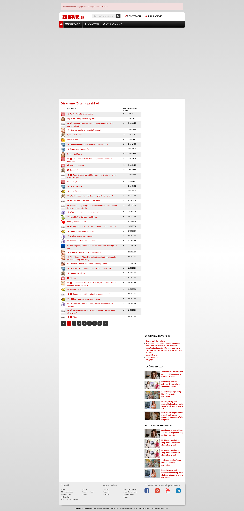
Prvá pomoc (107, 494)
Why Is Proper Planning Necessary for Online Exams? (91, 196)
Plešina (73, 278)
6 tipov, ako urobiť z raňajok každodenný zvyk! (91, 294)
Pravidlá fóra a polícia (84, 114)
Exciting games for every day (81, 236)
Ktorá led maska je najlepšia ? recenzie (86, 130)
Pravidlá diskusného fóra (69, 499)
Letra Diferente (76, 186)
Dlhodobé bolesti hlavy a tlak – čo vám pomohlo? (89, 144)
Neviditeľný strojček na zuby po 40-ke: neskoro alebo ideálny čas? (170, 384)
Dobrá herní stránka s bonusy (82, 231)
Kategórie (74, 24)
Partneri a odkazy (88, 492)
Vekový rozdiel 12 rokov (76, 222)
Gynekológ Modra (74, 154)
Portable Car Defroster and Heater (84, 217)
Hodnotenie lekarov (78, 273)
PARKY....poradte (77, 165)
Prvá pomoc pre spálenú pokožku (86, 201)
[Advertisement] (122, 45)
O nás (63, 489)
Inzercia (84, 489)
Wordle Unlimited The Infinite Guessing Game (88, 264)
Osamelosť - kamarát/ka (79, 149)
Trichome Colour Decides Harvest (83, 241)
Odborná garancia (67, 492)
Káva (74, 317)
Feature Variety (76, 289)
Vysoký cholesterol (74, 135)
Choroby (106, 489)
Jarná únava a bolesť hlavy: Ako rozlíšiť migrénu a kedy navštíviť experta (172, 374)
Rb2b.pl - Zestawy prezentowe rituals (85, 299)
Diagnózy (106, 492)
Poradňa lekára (129, 494)
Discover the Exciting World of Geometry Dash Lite (90, 268)
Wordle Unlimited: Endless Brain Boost (85, 252)
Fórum (126, 497)
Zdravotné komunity (130, 492)
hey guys (73, 181)
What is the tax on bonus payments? (84, 212)
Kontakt (84, 494)
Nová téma (92, 24)
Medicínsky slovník (130, 489)
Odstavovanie (72, 140)
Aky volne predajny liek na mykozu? (81, 119)
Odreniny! (74, 170)
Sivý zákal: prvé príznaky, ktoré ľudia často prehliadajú (94, 226)
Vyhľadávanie (113, 24)
